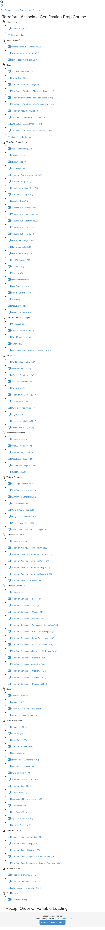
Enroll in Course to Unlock (52, 922)
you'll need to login (64, 918)
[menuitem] (1, 6)
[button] (1, 2)
